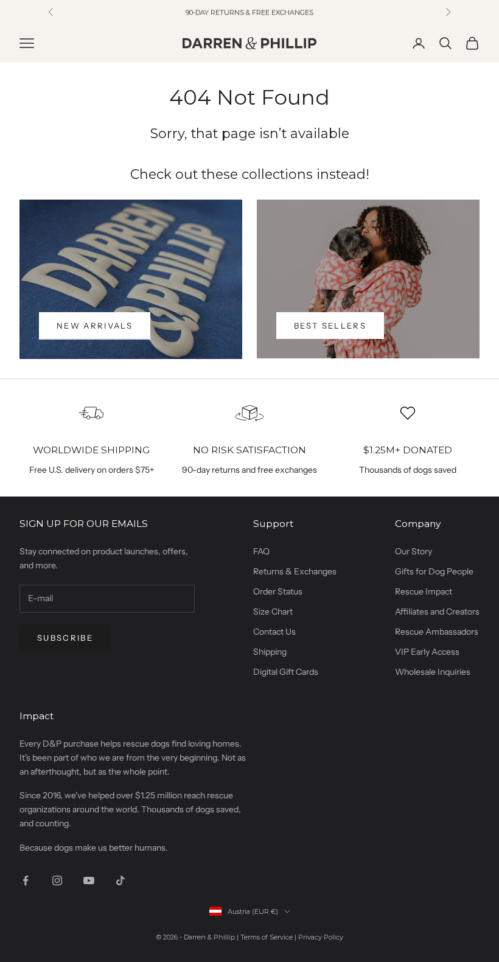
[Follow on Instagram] (57, 880)
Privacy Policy (320, 937)
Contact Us (274, 631)
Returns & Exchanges (295, 571)
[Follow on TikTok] (120, 880)
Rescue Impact (423, 591)
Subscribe (65, 638)
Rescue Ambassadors (436, 631)
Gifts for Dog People (434, 571)
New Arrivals (95, 325)
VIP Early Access (427, 651)
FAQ (261, 551)
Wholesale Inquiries (432, 671)
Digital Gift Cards (285, 671)
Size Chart (273, 611)
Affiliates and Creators (437, 611)
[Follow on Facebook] (25, 880)
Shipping (270, 651)
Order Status (277, 591)
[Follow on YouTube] (89, 880)
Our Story (413, 551)
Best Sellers (330, 325)
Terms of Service (266, 937)
